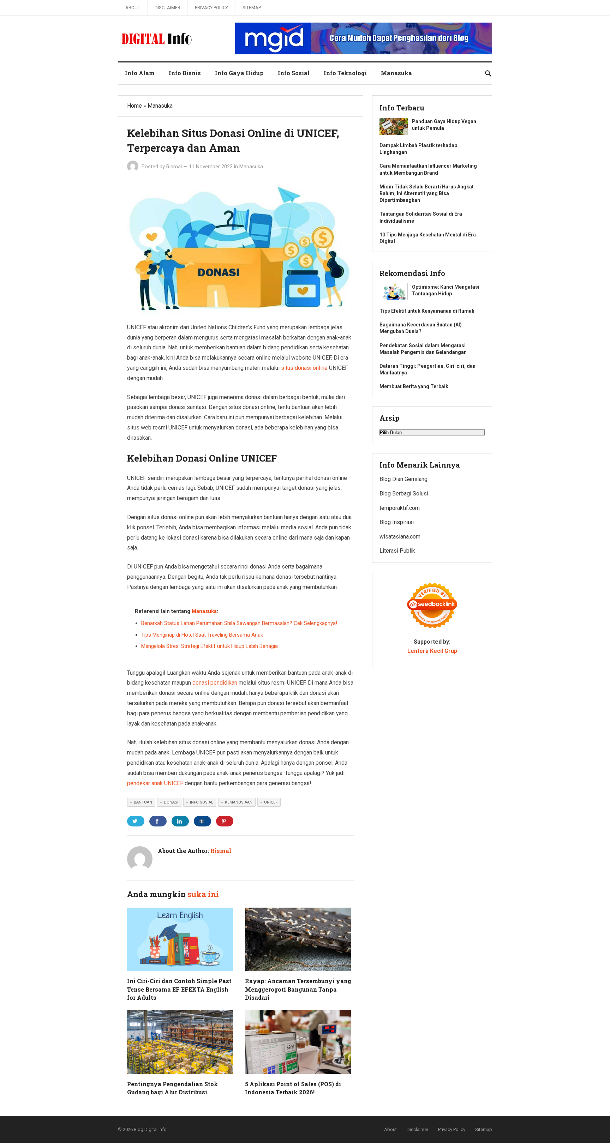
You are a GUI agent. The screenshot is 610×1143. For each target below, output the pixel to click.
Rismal (174, 166)
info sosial (201, 802)
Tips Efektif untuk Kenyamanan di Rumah (426, 311)
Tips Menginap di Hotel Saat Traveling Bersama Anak (202, 635)
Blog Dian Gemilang (403, 479)
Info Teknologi (345, 73)
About (132, 7)
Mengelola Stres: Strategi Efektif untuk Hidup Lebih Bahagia (209, 646)
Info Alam (140, 73)
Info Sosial (294, 73)
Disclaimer (167, 7)
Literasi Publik (397, 550)
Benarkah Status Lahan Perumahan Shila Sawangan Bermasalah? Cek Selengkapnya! (239, 623)
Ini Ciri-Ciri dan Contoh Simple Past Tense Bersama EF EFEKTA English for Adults (179, 989)
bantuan (143, 802)
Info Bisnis (185, 73)
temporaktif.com (399, 508)
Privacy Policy (211, 7)
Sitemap (252, 7)
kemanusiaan (238, 802)
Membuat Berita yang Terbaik (413, 386)
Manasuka (396, 73)
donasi (171, 802)
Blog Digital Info (150, 1129)
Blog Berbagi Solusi (403, 493)
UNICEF (270, 802)
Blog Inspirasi (396, 522)
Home (134, 105)
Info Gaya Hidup (239, 73)
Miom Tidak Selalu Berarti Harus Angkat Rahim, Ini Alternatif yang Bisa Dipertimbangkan (426, 193)
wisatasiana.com (399, 536)
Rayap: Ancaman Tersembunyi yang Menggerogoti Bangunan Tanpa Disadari (298, 989)
